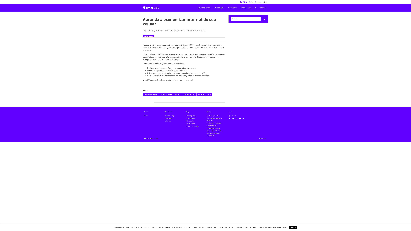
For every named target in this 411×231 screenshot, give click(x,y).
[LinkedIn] (243, 118)
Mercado (263, 8)
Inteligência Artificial (192, 126)
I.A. (255, 8)
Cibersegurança (204, 8)
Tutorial (201, 94)
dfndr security (166, 94)
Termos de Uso (212, 126)
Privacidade (232, 8)
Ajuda (265, 2)
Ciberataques (219, 8)
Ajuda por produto (213, 116)
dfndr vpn (168, 118)
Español (149, 138)
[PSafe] (243, 2)
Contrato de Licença (213, 128)
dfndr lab (168, 121)
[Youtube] (240, 118)
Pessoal (177, 94)
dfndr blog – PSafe (151, 7)
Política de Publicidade (214, 131)
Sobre (251, 2)
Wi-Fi (209, 94)
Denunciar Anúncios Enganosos (213, 135)
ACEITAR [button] (293, 227)
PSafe (146, 116)
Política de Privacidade (214, 123)
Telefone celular (189, 94)
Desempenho (245, 8)
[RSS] (236, 118)
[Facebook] (229, 118)
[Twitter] (233, 118)
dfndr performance (151, 94)
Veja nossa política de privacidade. (273, 227)
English (156, 138)
